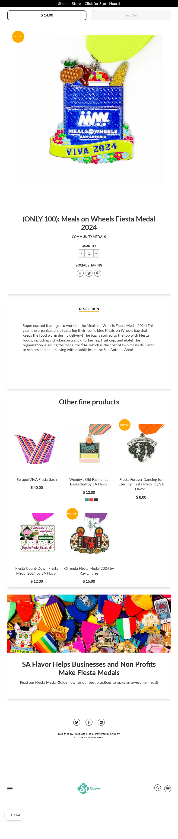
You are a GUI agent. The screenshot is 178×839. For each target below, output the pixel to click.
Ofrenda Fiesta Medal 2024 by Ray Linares (89, 570)
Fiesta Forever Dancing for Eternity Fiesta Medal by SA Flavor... (141, 484)
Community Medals (89, 237)
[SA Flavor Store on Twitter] (76, 724)
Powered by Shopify (107, 733)
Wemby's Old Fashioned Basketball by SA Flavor (88, 481)
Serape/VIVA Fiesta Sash (37, 479)
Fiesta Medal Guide (51, 682)
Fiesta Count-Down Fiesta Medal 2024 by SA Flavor (36, 570)
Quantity (89, 246)
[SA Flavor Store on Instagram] (101, 724)
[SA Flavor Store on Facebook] (89, 724)
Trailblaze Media (84, 733)
